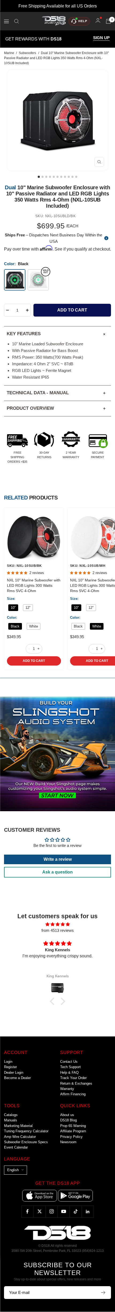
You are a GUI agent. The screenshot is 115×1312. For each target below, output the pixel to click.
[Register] (103, 1292)
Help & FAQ (69, 1073)
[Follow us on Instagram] (51, 1211)
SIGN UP (101, 38)
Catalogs (11, 1115)
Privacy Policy (71, 1137)
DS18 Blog (68, 1120)
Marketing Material (18, 1126)
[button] (53, 1001)
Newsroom (68, 1142)
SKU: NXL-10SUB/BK (24, 566)
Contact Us (69, 1062)
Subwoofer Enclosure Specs (26, 1142)
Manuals (10, 1120)
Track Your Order (73, 1078)
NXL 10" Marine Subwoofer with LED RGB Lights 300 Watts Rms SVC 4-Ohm (33, 585)
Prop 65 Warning (73, 1126)
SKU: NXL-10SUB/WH (88, 566)
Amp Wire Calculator (20, 1137)
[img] (57, 924)
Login (8, 1062)
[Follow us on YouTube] (63, 1211)
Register (10, 1067)
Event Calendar (16, 1147)
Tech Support (70, 1067)
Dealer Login (13, 1073)
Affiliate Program (73, 1131)
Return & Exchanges (76, 1083)
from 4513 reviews (57, 930)
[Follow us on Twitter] (39, 1211)
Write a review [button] (58, 859)
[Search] (16, 21)
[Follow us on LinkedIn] (88, 1211)
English (13, 1170)
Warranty (67, 1089)
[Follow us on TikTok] (76, 1211)
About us (67, 1115)
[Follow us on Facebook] (27, 1211)
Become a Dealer (17, 1078)
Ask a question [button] (57, 872)
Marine (9, 53)
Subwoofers (27, 53)
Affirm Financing (73, 1094)
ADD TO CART (34, 661)
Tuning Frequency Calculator (26, 1131)
